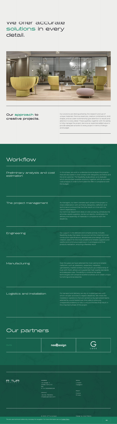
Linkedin (78, 383)
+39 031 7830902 (47, 395)
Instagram (79, 385)
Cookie (78, 393)
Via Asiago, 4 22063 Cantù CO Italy (46, 384)
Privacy (78, 395)
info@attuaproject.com (48, 397)
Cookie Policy (65, 419)
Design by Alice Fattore (83, 416)
